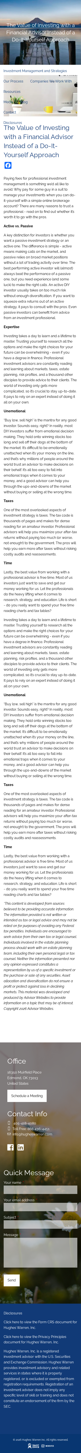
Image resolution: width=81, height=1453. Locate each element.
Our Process (13, 81)
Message (27, 1235)
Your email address (36, 1200)
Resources (12, 92)
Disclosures (12, 123)
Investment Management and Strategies (35, 71)
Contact (9, 112)
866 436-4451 (38, 1129)
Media (8, 102)
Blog (24, 102)
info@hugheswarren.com (32, 1134)
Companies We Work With (51, 81)
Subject (26, 1217)
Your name (29, 1183)
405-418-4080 (24, 1123)
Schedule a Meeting (27, 1096)
